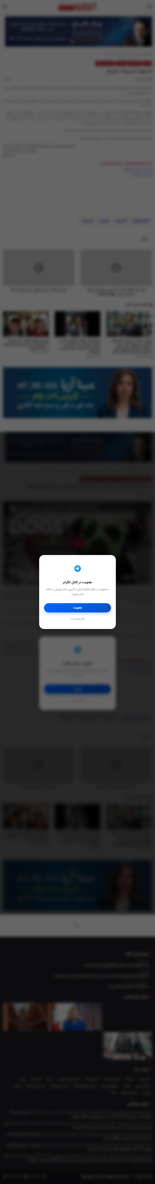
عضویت (77, 607)
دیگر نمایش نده (77, 619)
